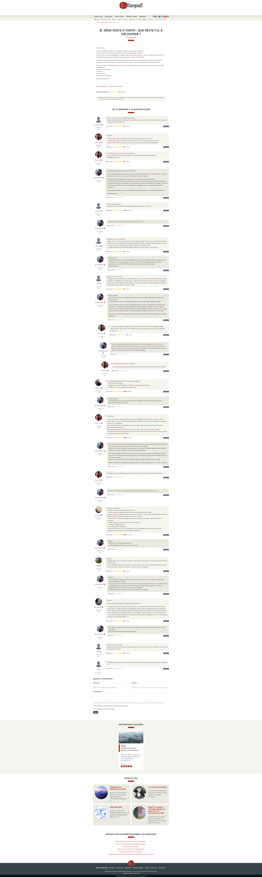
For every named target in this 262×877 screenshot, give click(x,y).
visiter (119, 155)
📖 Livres (158, 19)
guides (146, 65)
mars (121, 53)
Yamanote (139, 514)
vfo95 (97, 565)
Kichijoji (140, 53)
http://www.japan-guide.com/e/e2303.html (151, 344)
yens (134, 662)
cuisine (149, 206)
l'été (128, 181)
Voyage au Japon (98, 16)
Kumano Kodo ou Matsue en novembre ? (131, 851)
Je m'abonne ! (247, 870)
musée (135, 155)
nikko (129, 120)
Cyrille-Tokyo (97, 125)
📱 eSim (145, 19)
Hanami (133, 57)
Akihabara (110, 520)
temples (158, 174)
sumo (157, 528)
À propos (111, 867)
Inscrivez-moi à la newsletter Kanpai (104, 709)
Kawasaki (116, 153)
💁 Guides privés (133, 19)
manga (136, 530)
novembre (143, 326)
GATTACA (97, 246)
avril (128, 53)
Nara (127, 363)
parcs (148, 174)
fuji (124, 122)
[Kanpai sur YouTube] (166, 16)
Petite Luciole (98, 607)
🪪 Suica (126, 19)
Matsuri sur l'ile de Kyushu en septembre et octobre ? (131, 844)
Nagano (118, 429)
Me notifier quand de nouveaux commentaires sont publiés (111, 706)
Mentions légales (138, 867)
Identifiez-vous (104, 687)
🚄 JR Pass (120, 19)
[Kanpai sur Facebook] (159, 16)
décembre (148, 279)
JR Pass (149, 579)
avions (115, 446)
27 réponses (131, 38)
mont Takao (112, 140)
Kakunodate (114, 610)
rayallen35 (98, 388)
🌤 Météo (164, 19)
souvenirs (125, 348)
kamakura (134, 120)
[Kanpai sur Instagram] (164, 16)
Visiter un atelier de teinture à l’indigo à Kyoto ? (131, 849)
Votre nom (96, 683)
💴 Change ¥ (103, 19)
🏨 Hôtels (114, 19)
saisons (111, 57)
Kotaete (98, 22)
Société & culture (119, 16)
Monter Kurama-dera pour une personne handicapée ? (131, 841)
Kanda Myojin (118, 518)
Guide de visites (109, 16)
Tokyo (135, 55)
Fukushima (148, 431)
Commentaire (97, 691)
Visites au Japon (112, 22)
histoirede (98, 515)
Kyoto (119, 363)
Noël (155, 304)
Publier (95, 712)
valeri (97, 283)
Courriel (134, 683)
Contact (147, 867)
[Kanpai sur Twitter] (161, 16)
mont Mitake (112, 142)
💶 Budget (96, 19)
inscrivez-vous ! (114, 687)
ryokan (143, 608)
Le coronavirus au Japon (157, 787)
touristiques (122, 65)
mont (121, 122)
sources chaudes (123, 311)
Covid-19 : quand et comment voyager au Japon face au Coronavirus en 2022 (156, 810)
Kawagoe (118, 204)
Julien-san (98, 142)
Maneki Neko (145, 385)
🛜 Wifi (140, 19)
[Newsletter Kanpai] (156, 16)
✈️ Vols (109, 19)
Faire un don (119, 867)
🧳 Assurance (151, 19)
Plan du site (162, 867)
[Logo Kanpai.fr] (131, 5)
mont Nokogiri (113, 512)
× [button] (257, 843)
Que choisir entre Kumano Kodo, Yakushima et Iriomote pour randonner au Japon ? (131, 854)
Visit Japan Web (116, 807)
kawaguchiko (154, 120)
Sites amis (154, 867)
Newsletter (128, 867)
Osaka (123, 363)
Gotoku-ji (131, 385)
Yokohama (122, 239)
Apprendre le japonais (131, 16)
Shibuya (120, 516)
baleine (113, 421)
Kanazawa (132, 363)
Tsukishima (111, 387)
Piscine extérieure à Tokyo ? (131, 846)
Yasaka (110, 383)
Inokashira (142, 247)
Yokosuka (118, 431)
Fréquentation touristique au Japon (118, 788)
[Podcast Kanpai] (168, 16)
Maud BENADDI (103, 86)
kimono (133, 510)
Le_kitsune (98, 211)
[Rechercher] (142, 12)
